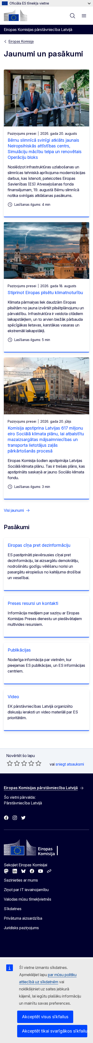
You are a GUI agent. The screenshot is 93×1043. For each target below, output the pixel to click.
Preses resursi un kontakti (33, 603)
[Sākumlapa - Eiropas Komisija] (15, 15)
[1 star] (9, 763)
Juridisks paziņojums (21, 927)
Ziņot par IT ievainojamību (26, 889)
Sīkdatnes (12, 908)
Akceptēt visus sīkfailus (45, 1016)
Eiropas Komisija (21, 41)
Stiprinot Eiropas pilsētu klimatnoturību (45, 292)
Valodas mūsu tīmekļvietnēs (27, 899)
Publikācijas (19, 649)
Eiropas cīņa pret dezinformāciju (39, 545)
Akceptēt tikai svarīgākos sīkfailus (54, 1030)
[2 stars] (13, 763)
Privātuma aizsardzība (23, 918)
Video (13, 696)
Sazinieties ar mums (21, 880)
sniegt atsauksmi (70, 764)
